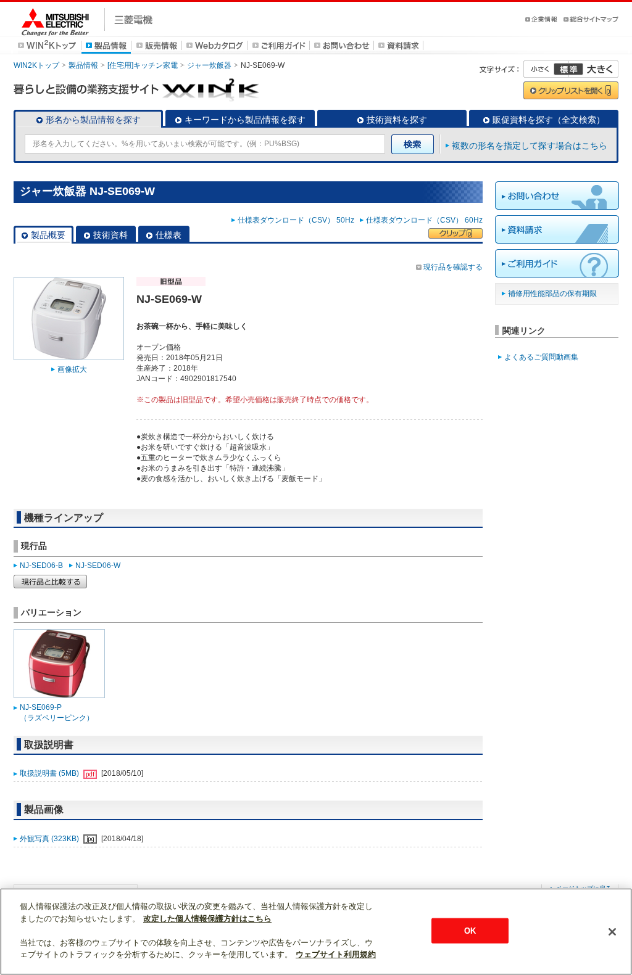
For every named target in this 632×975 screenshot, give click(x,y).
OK (470, 930)
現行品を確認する (453, 267)
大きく (593, 69)
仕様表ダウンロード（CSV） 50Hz (298, 220)
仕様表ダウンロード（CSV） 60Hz (424, 220)
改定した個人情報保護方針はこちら (207, 918)
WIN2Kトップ (36, 65)
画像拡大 (72, 369)
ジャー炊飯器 (209, 65)
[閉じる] (612, 931)
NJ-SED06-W (97, 565)
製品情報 (83, 65)
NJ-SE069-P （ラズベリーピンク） (57, 712)
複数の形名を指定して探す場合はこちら (529, 145)
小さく (546, 69)
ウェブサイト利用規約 (336, 954)
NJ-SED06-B (41, 565)
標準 (568, 69)
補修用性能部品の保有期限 (552, 293)
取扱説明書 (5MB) (50, 773)
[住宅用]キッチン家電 (142, 65)
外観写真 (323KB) (50, 838)
